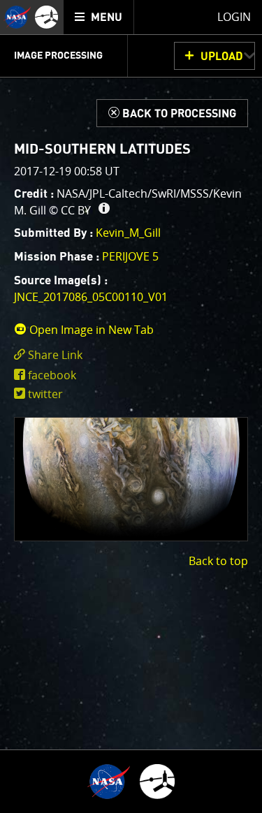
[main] (131, 406)
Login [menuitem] (234, 16)
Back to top (218, 560)
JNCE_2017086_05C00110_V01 (91, 297)
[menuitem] (99, 17)
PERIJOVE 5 (130, 256)
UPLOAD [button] (222, 56)
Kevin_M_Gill (128, 232)
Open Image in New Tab (90, 329)
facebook (52, 375)
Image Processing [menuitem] (58, 56)
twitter (45, 394)
